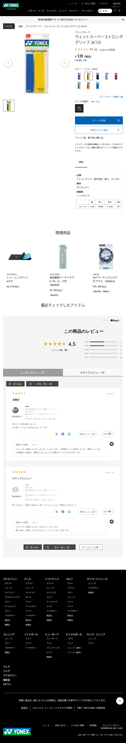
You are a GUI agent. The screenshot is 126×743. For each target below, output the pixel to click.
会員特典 (117, 4)
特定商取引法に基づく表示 (112, 728)
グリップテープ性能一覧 (111, 97)
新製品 (7, 652)
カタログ (104, 4)
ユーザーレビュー (33, 372)
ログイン (117, 7)
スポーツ (32, 11)
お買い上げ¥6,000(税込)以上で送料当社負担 (71, 19)
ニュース (73, 4)
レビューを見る (107, 49)
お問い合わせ (60, 725)
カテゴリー (74, 11)
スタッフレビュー (93, 372)
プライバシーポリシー (111, 725)
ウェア (7, 643)
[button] (65, 63)
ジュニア (63, 11)
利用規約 (93, 725)
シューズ (8, 638)
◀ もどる (8, 26)
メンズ (41, 11)
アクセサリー (10, 648)
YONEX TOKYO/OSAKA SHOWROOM (91, 708)
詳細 (85, 60)
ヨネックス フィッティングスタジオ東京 (52, 708)
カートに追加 (99, 120)
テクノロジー (87, 11)
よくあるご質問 (88, 4)
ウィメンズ (52, 11)
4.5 (72, 343)
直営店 (24, 708)
